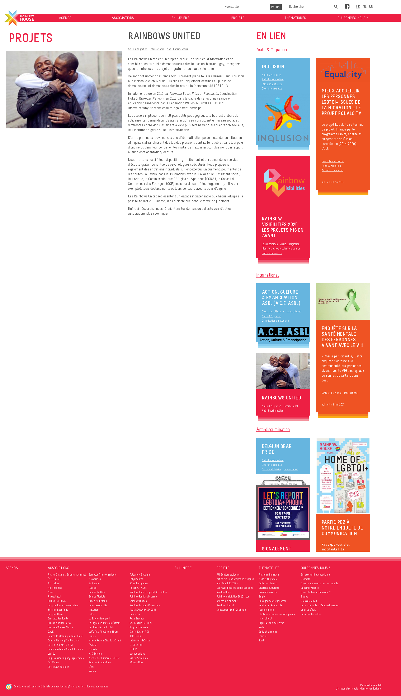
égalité (51, 653)
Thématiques (295, 18)
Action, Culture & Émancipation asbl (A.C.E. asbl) (281, 297)
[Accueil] (19, 18)
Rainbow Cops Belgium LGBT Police (148, 592)
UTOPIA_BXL (137, 644)
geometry (345, 688)
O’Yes (91, 666)
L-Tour (92, 614)
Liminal (92, 636)
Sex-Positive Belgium (141, 622)
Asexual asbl (54, 596)
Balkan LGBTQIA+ (57, 601)
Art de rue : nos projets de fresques (235, 579)
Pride (261, 627)
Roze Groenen (137, 618)
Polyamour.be (136, 579)
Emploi (262, 596)
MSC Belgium (96, 653)
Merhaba (93, 649)
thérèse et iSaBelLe (140, 640)
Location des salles (311, 614)
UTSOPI (133, 649)
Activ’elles (53, 583)
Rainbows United (225, 605)
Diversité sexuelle (272, 88)
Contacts (305, 579)
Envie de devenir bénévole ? (315, 592)
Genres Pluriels (97, 596)
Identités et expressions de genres (281, 248)
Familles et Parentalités (271, 605)
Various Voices (137, 653)
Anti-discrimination (178, 49)
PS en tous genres (139, 583)
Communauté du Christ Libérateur (65, 649)
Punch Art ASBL (138, 587)
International (157, 49)
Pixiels (92, 671)
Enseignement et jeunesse (272, 601)
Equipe (304, 596)
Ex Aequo (94, 583)
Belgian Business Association (63, 605)
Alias (50, 592)
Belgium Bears (55, 614)
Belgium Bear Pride (277, 449)
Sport (261, 640)
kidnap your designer (371, 688)
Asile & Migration (137, 49)
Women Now (136, 662)
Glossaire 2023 (309, 601)
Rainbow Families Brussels (143, 596)
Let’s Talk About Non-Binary (103, 631)
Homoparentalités (98, 605)
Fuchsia (92, 587)
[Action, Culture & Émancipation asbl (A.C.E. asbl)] (283, 334)
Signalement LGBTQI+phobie (231, 609)
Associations (123, 18)
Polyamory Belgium (140, 574)
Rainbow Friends (138, 601)
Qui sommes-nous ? (353, 18)
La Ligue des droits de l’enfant (104, 622)
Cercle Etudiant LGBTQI (60, 644)
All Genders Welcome (228, 574)
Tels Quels (135, 636)
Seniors (262, 636)
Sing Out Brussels (139, 627)
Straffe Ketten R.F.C (140, 631)
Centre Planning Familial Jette (64, 640)
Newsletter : (232, 6)
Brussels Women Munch (60, 627)
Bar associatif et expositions (315, 574)
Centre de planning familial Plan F (66, 636)
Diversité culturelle (333, 161)
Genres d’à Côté (97, 592)
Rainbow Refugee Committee (145, 605)
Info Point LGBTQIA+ (227, 583)
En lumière (180, 18)
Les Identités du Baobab (101, 627)
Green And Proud (98, 601)
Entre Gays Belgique (58, 666)
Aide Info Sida (55, 587)
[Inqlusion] (283, 119)
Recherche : (297, 6)
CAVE (51, 631)
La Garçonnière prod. (99, 618)
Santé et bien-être (272, 84)
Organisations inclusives (275, 320)
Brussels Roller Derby (59, 622)
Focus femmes (270, 244)
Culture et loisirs (271, 469)
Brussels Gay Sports (58, 618)
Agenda (65, 18)
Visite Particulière (139, 658)
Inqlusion (273, 66)
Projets (237, 18)
